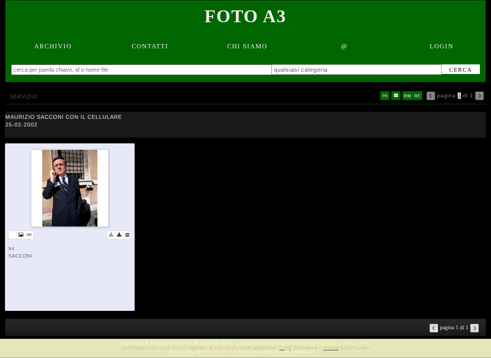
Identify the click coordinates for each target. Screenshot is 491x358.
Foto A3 (245, 16)
